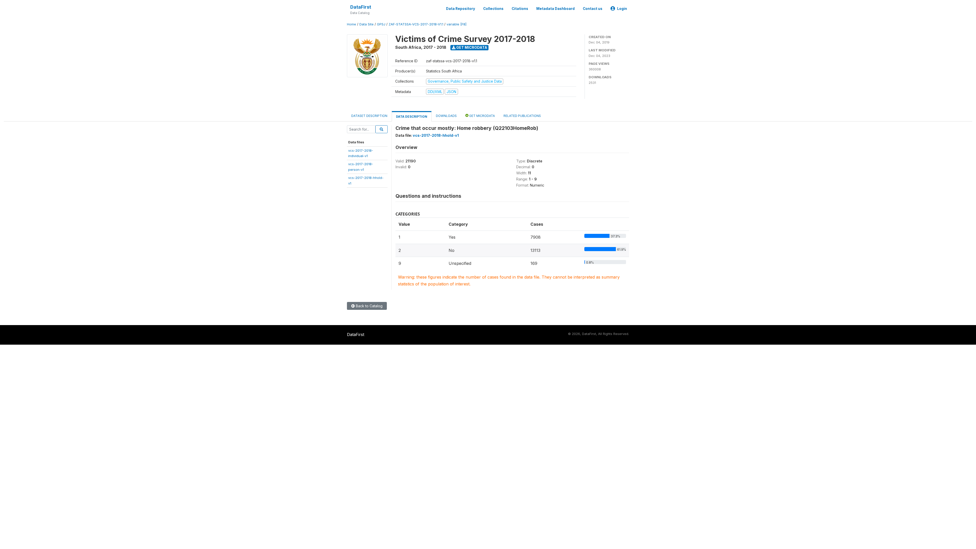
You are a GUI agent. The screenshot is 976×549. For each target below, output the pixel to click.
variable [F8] (456, 24)
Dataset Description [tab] (369, 116)
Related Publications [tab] (522, 116)
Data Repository (460, 9)
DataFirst (360, 7)
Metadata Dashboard (555, 9)
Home (351, 24)
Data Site (366, 24)
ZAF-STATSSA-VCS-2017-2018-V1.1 (416, 24)
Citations (520, 9)
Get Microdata (471, 47)
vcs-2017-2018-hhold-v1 (436, 135)
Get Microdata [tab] (481, 116)
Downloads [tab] (446, 116)
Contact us (592, 9)
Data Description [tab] (411, 116)
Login (622, 9)
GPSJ (381, 24)
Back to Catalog (369, 306)
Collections (493, 9)
